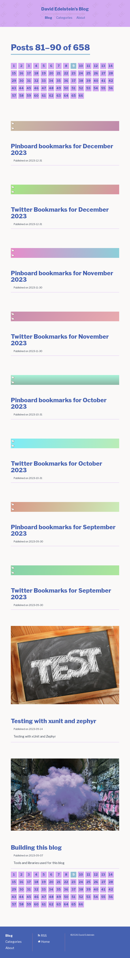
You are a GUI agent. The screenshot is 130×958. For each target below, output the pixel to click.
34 (50, 81)
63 (58, 96)
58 (21, 96)
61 (43, 96)
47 (43, 88)
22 (65, 74)
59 (28, 96)
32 (35, 81)
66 (80, 96)
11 (87, 66)
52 (80, 88)
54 (95, 88)
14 (110, 66)
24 (80, 74)
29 (13, 81)
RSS (43, 935)
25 (87, 74)
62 (50, 96)
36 (65, 81)
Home (45, 941)
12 (95, 66)
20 (50, 74)
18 (35, 74)
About (80, 17)
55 (102, 88)
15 (13, 74)
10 (80, 66)
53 (87, 88)
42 (110, 81)
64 (65, 96)
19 (43, 74)
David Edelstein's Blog (65, 9)
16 (20, 74)
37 (72, 81)
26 (95, 74)
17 (28, 74)
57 (13, 96)
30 (21, 81)
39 (88, 81)
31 (28, 81)
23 (72, 74)
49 (58, 88)
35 (58, 81)
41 (102, 81)
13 (102, 66)
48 (50, 88)
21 (58, 74)
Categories (64, 17)
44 (21, 88)
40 (95, 81)
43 (13, 88)
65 (73, 96)
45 (28, 88)
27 (102, 74)
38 (80, 81)
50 (65, 88)
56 (110, 88)
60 (35, 96)
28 (110, 74)
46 (36, 88)
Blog (48, 17)
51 (72, 88)
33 (43, 81)
